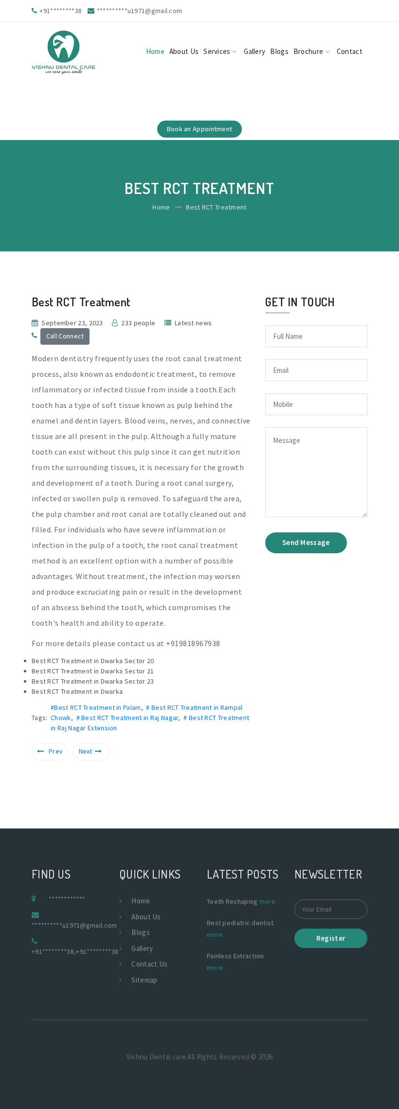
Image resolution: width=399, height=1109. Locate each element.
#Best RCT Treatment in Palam (96, 707)
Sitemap (144, 980)
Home (155, 51)
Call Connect (65, 336)
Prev (56, 751)
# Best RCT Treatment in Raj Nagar (127, 717)
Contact (350, 51)
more (267, 901)
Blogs (279, 51)
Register (330, 938)
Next (85, 751)
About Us (184, 51)
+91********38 (53, 951)
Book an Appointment (200, 128)
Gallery (254, 51)
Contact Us (149, 963)
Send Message (306, 542)
